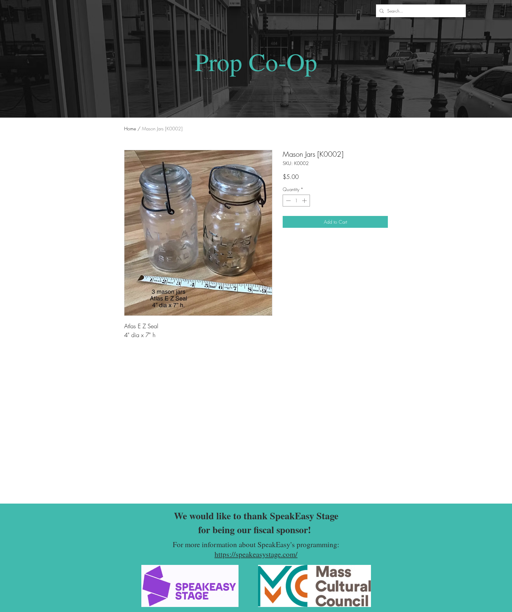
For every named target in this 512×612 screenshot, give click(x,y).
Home (130, 128)
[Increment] (305, 200)
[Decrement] (288, 200)
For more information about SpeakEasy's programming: (256, 544)
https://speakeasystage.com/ (256, 554)
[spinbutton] (296, 200)
